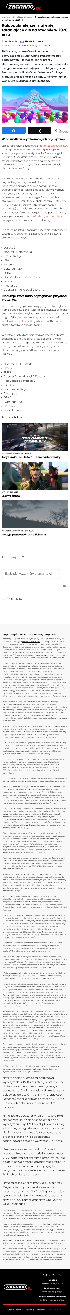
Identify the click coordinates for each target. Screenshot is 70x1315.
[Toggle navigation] (63, 7)
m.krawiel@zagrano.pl (52, 1292)
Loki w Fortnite (11, 496)
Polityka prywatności (35, 1310)
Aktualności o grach (25, 17)
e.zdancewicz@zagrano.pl (52, 1300)
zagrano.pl (6, 17)
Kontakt (19, 1310)
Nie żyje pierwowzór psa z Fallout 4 (24, 534)
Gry (14, 17)
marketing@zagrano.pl (52, 1283)
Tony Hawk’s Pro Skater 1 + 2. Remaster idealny (31, 457)
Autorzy (10, 1310)
